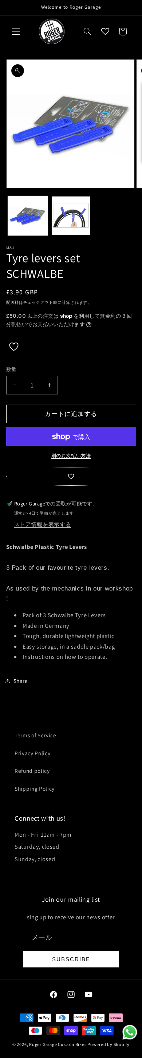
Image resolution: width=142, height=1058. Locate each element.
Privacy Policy (32, 753)
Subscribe (71, 959)
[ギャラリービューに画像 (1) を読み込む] (27, 216)
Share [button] (20, 680)
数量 (11, 369)
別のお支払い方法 (71, 455)
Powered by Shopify (108, 1044)
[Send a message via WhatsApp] (129, 1032)
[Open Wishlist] (105, 31)
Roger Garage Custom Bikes (57, 1044)
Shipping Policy (35, 788)
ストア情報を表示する (42, 524)
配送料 (12, 302)
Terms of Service (35, 735)
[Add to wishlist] (71, 476)
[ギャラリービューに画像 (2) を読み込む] (71, 216)
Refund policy (32, 770)
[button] (16, 31)
